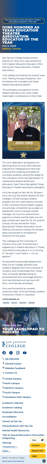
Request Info (37, 451)
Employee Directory (12, 412)
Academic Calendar (12, 403)
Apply (34, 456)
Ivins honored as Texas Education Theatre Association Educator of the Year (23, 21)
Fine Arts (23, 303)
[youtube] (24, 353)
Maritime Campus (13, 388)
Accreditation (9, 417)
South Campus (12, 392)
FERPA (5, 451)
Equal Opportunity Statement (13, 461)
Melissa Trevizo (11, 48)
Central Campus (12, 379)
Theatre (6, 303)
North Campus (12, 383)
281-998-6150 (12, 359)
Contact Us (11, 373)
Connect (36, 445)
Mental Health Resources (15, 430)
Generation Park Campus (17, 397)
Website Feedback (15, 368)
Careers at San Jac (12, 421)
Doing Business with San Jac (17, 426)
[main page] (8, 4)
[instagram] (18, 353)
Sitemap (6, 443)
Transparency (8, 447)
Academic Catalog (12, 407)
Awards (31, 303)
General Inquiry (13, 363)
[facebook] (4, 353)
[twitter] (11, 353)
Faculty (14, 303)
